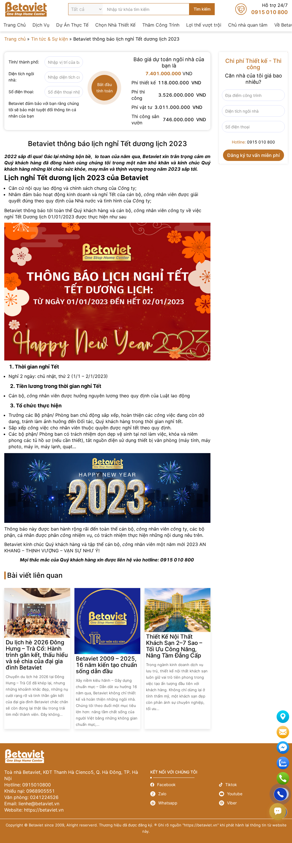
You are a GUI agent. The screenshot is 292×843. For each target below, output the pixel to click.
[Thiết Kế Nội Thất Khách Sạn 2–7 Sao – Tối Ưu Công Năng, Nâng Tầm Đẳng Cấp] (177, 610)
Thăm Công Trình (160, 25)
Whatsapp (184, 803)
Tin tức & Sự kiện (49, 39)
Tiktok (253, 784)
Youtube (253, 794)
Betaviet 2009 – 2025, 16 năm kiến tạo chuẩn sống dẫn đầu (106, 665)
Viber (253, 803)
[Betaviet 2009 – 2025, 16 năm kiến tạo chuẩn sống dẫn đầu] (107, 621)
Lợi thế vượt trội (203, 25)
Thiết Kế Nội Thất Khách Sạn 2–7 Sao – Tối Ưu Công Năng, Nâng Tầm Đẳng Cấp (174, 646)
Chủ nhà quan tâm (247, 25)
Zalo (184, 794)
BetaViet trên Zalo (283, 763)
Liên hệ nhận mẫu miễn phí (283, 732)
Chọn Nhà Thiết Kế (115, 25)
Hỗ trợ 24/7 (261, 9)
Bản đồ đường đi (283, 716)
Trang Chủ (14, 25)
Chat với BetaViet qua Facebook (283, 747)
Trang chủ (15, 39)
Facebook (184, 784)
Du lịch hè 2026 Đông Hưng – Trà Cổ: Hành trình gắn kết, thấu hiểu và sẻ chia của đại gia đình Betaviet (37, 655)
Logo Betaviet (26, 9)
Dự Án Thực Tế (72, 25)
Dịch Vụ (41, 25)
